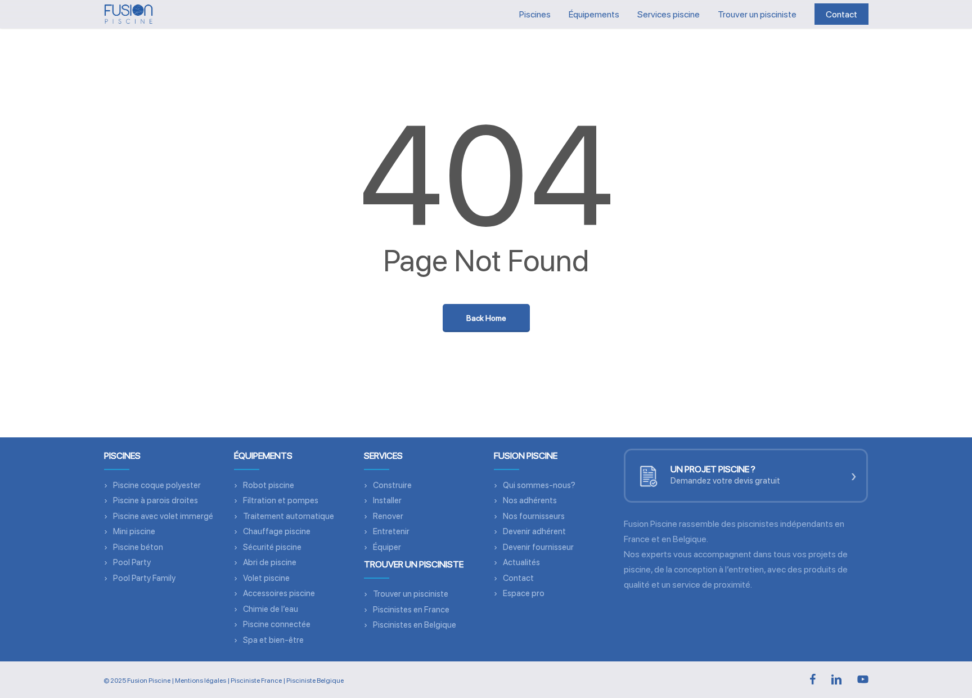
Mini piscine (134, 531)
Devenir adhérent (534, 531)
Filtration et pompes (280, 500)
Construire (392, 485)
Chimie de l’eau (270, 609)
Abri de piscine (269, 562)
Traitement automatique (288, 516)
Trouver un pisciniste (410, 594)
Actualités (521, 562)
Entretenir (391, 531)
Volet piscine (266, 578)
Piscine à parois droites (155, 500)
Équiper (387, 547)
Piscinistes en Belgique (414, 625)
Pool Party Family (144, 578)
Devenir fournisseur (538, 547)
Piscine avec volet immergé (163, 516)
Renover (388, 516)
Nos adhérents (530, 500)
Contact (518, 578)
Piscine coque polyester (157, 485)
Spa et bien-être (273, 640)
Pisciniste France (256, 680)
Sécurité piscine (272, 547)
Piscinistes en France (411, 610)
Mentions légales (200, 680)
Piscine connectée (276, 624)
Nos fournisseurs (534, 516)
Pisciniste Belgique (315, 680)
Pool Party (132, 562)
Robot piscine (268, 485)
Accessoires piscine (279, 593)
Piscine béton (138, 547)
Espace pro (523, 593)
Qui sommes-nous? (539, 485)
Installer (387, 500)
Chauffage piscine (276, 531)
